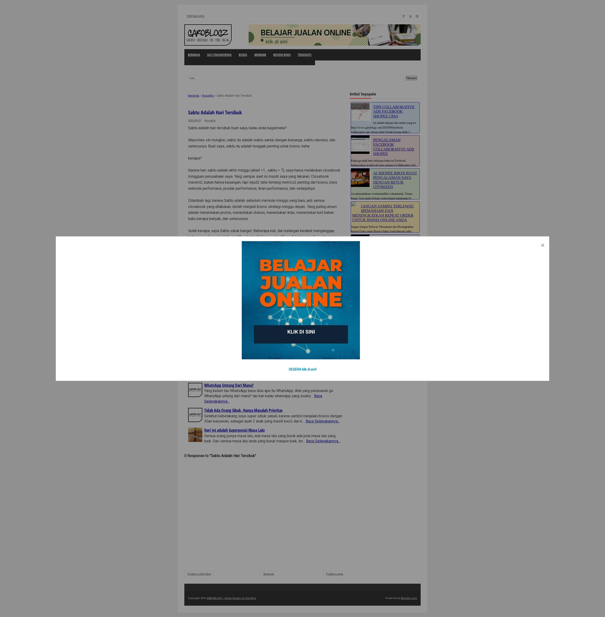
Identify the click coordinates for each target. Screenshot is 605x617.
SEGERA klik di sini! (302, 369)
